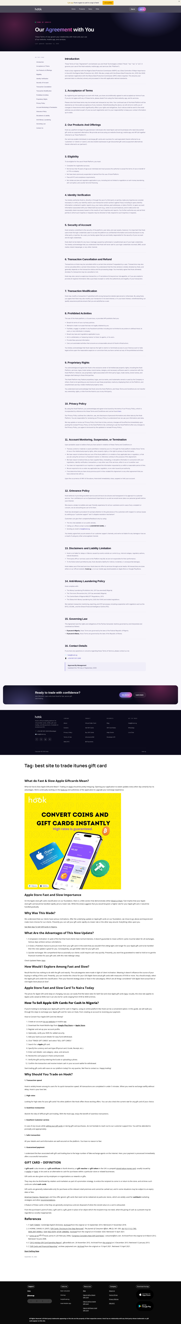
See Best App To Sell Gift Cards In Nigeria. (41, 927)
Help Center (110, 732)
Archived (67, 1225)
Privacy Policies (113, 1299)
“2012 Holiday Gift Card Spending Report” (46, 1242)
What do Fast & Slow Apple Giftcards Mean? (57, 781)
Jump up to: (35, 1236)
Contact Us (39, 128)
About (65, 723)
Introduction (40, 62)
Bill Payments (89, 741)
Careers (66, 728)
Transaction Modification (43, 91)
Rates (90, 9)
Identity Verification (42, 78)
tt (49, 739)
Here (43, 960)
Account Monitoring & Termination (46, 107)
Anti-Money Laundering (43, 120)
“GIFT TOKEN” (35, 1225)
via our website (49, 1021)
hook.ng (64, 790)
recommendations (48, 1200)
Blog (108, 723)
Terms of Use (68, 737)
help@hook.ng (85, 529)
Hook (71, 787)
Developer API (111, 737)
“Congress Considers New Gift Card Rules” (87, 1236)
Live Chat (131, 732)
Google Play (144, 1306)
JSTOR (59, 1232)
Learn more (139, 695)
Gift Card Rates (111, 728)
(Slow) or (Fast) (116, 901)
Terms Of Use (113, 1295)
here (119, 411)
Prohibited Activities (42, 95)
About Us (112, 1291)
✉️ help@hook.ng (40, 734)
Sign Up (142, 9)
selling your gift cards (54, 1126)
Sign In (133, 9)
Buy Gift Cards (89, 732)
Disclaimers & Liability (43, 115)
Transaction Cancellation (43, 87)
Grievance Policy (41, 111)
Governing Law (41, 124)
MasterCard (43, 1197)
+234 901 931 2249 (74, 658)
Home (74, 9)
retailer (28, 1171)
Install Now (109, 3)
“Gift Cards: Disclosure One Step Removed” (67, 1228)
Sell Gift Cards (89, 728)
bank (36, 1171)
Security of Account (42, 82)
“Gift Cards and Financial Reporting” (44, 1246)
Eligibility (39, 74)
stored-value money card (126, 1168)
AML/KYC (66, 741)
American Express (31, 1197)
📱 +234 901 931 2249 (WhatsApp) (45, 731)
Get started (126, 695)
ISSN (45, 1232)
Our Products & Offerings (44, 70)
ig (45, 739)
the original (107, 1242)
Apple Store (80, 1025)
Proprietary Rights (41, 99)
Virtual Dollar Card (90, 723)
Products (82, 9)
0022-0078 (52, 1232)
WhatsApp (131, 728)
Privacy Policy (40, 103)
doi (123, 1228)
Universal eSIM (89, 737)
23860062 (65, 1232)
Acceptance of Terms (43, 66)
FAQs (97, 9)
